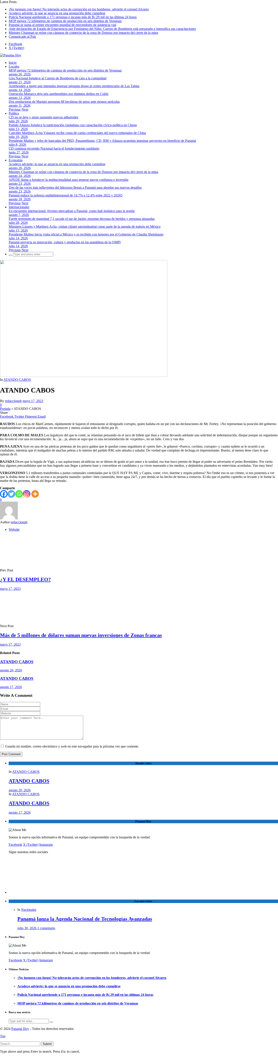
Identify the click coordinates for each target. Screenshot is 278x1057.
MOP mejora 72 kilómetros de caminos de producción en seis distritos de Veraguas (65, 21)
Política (14, 113)
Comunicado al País (22, 36)
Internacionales (19, 207)
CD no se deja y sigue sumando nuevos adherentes (43, 117)
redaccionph (13, 401)
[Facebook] (4, 494)
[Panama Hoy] (10, 55)
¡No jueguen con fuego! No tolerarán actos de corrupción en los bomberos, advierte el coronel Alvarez (79, 9)
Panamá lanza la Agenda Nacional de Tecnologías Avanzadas (84, 919)
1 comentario (46, 928)
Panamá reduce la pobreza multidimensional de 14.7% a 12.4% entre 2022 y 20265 (65, 195)
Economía (16, 160)
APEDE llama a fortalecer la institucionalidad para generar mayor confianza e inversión (68, 180)
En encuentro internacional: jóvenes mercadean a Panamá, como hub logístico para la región (72, 211)
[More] (35, 494)
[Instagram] (26, 494)
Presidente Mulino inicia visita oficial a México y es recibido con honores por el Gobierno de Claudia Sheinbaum (86, 234)
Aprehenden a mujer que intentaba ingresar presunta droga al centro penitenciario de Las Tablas (74, 86)
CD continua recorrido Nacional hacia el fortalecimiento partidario (54, 148)
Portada (5, 409)
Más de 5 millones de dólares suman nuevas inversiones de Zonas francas (81, 635)
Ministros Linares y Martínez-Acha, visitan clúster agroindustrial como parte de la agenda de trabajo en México (85, 226)
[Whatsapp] (19, 494)
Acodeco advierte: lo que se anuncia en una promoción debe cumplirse (57, 13)
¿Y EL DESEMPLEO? (25, 579)
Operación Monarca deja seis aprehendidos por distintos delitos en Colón (58, 94)
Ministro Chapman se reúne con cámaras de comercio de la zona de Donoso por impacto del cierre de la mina (83, 32)
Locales (14, 66)
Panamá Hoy (20, 1029)
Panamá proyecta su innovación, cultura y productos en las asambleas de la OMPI (65, 242)
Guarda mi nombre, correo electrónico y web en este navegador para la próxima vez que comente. (72, 746)
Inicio (13, 62)
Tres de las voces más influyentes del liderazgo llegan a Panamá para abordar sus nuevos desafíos (75, 187)
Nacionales (28, 909)
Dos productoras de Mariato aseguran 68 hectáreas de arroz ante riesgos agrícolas (64, 101)
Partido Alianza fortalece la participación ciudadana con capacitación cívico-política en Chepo (73, 125)
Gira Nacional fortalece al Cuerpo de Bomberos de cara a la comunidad (57, 78)
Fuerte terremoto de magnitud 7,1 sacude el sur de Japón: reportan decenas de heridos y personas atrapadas (82, 219)
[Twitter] (11, 494)
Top (2, 1036)
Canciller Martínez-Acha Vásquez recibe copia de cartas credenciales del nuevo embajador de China (77, 133)
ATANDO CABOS (17, 379)
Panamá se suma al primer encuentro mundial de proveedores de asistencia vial (62, 25)
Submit (47, 1044)
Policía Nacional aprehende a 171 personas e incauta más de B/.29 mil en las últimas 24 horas (73, 17)
